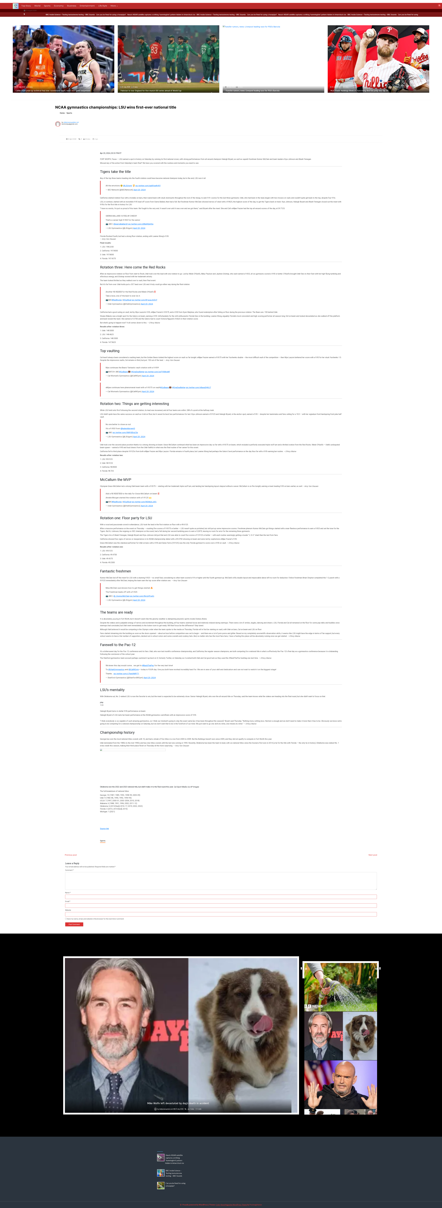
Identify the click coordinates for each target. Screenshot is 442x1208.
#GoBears (123, 372)
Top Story (26, 6)
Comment (69, 870)
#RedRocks (117, 300)
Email (67, 901)
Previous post (71, 855)
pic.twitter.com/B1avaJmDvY (144, 300)
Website (68, 910)
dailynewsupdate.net (71, 122)
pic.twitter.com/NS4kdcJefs (144, 502)
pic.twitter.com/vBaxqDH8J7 (198, 387)
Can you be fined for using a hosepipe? (117, 15)
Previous (301, 968)
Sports (47, 6)
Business (71, 6)
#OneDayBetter (138, 372)
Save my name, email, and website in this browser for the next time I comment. (95, 919)
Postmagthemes (256, 1205)
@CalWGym (134, 669)
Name (68, 893)
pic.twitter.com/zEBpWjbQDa (140, 224)
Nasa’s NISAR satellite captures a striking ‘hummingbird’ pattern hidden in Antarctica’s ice (168, 15)
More (113, 6)
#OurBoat (127, 300)
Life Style (102, 6)
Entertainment (87, 6)
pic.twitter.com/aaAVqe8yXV (148, 185)
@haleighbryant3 (128, 428)
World (37, 6)
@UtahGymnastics (116, 669)
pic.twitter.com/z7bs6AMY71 (126, 673)
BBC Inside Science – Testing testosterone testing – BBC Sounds (76, 15)
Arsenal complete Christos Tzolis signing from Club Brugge (145, 90)
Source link (104, 829)
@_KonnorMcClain (122, 596)
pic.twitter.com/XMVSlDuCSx (125, 432)
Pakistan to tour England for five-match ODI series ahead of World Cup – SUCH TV (51, 90)
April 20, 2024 (140, 190)
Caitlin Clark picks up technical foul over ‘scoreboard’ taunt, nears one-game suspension (262, 90)
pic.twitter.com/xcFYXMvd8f (157, 372)
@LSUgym (127, 185)
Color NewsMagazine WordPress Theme (231, 1205)
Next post (373, 855)
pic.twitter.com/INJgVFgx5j (142, 596)
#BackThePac (148, 665)
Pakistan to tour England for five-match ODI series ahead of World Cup (360, 90)
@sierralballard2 (121, 224)
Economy (59, 6)
